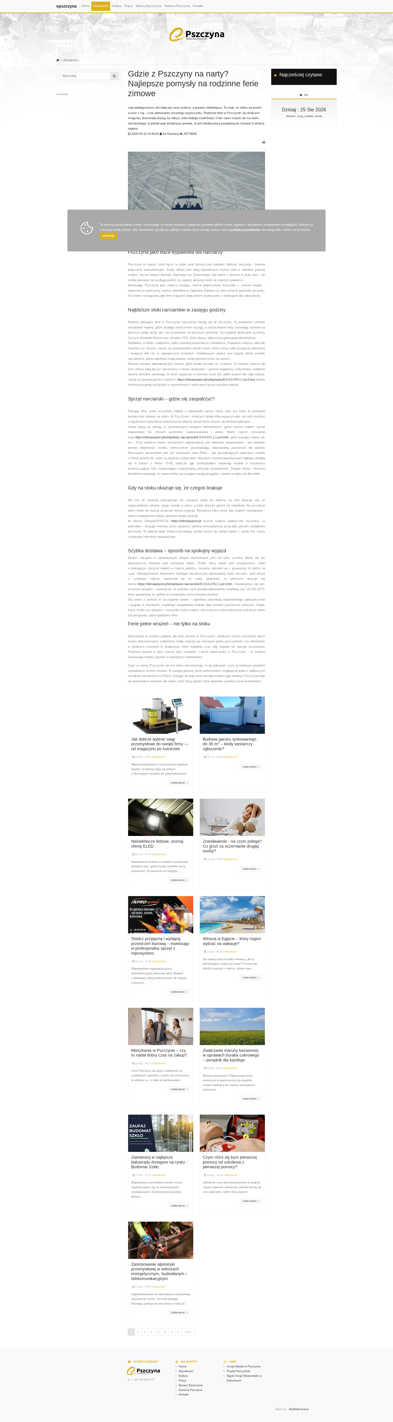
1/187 (188, 1332)
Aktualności (100, 6)
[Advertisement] (89, 137)
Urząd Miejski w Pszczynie (244, 1366)
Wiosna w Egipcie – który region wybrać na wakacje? (232, 941)
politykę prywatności (245, 229)
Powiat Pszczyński (238, 1371)
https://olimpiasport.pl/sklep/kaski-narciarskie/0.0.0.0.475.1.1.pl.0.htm (185, 584)
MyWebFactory (299, 1409)
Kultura (116, 6)
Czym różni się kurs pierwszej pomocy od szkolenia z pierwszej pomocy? (230, 1162)
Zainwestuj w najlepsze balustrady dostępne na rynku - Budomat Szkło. (159, 1162)
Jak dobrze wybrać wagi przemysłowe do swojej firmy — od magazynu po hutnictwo (160, 744)
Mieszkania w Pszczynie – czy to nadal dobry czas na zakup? (159, 1052)
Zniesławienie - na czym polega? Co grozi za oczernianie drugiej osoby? (232, 846)
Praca (128, 6)
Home (85, 6)
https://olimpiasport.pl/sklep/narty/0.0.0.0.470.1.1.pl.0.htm (216, 379)
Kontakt (198, 6)
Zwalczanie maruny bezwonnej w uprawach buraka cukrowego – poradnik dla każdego (231, 1055)
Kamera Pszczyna (177, 6)
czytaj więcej (179, 782)
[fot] (196, 196)
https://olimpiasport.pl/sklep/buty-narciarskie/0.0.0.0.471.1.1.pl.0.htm (182, 437)
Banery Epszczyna (148, 6)
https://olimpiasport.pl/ (186, 521)
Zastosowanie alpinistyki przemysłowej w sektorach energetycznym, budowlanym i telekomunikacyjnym (158, 1271)
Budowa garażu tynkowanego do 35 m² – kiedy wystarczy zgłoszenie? (229, 744)
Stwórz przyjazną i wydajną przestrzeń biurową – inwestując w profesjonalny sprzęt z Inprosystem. (160, 945)
